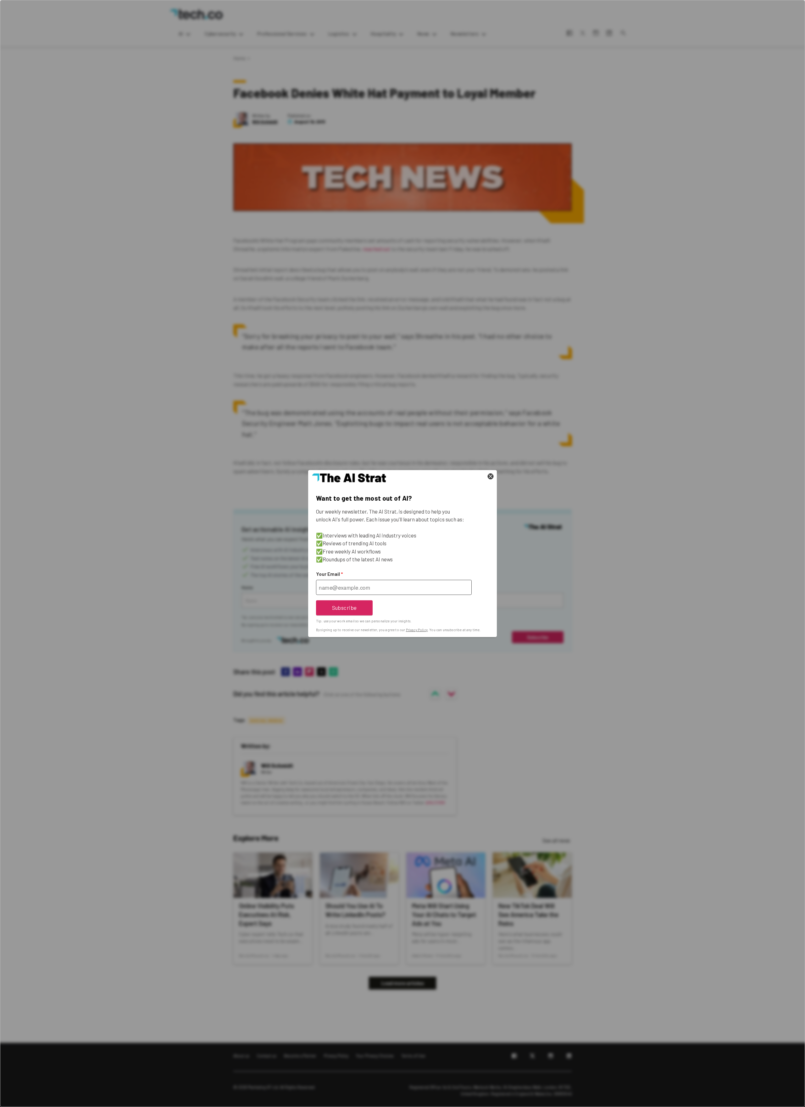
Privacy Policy (417, 630)
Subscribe (344, 607)
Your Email (329, 574)
